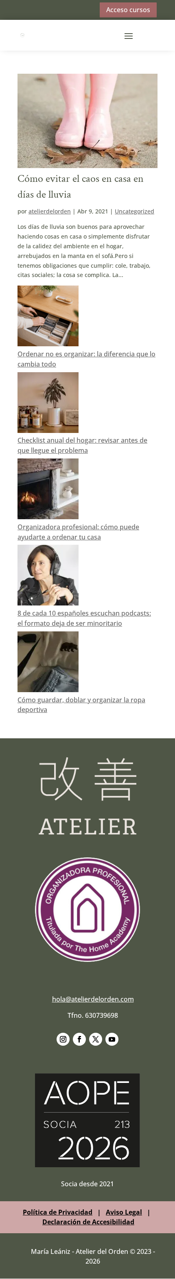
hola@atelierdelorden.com (93, 999)
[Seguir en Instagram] (63, 1039)
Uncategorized (134, 211)
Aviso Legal (124, 1212)
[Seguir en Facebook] (79, 1039)
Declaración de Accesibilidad (88, 1221)
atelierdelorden (49, 211)
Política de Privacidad (57, 1212)
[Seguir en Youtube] (111, 1039)
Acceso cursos (128, 9)
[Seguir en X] (95, 1039)
